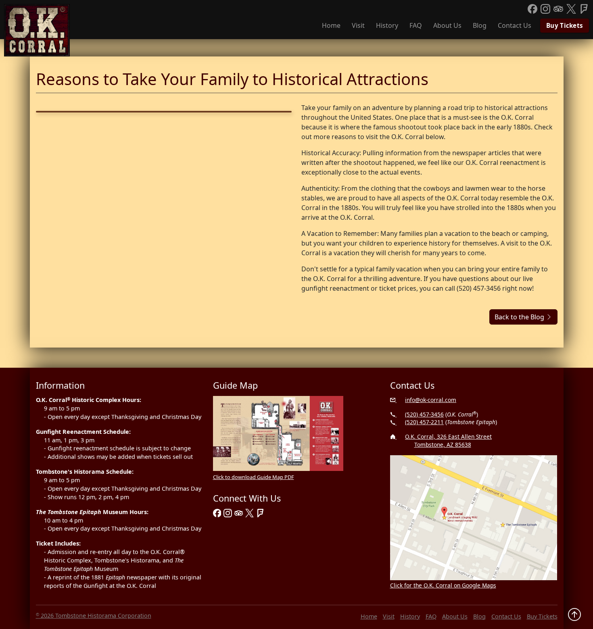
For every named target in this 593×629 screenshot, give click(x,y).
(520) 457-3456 (424, 414)
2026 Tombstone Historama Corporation (93, 615)
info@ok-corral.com (430, 400)
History (387, 25)
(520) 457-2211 (424, 422)
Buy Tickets (564, 25)
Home (331, 25)
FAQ (415, 25)
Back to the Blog (520, 316)
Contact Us (514, 25)
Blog (480, 25)
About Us (447, 25)
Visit (358, 25)
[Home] (37, 30)
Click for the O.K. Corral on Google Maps (443, 585)
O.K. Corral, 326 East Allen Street (448, 440)
